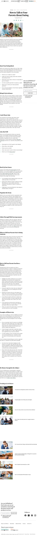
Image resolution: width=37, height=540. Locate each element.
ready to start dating (11, 377)
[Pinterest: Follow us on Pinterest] (32, 515)
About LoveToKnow (4, 523)
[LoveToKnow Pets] (14, 529)
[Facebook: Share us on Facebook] (14, 20)
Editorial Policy (18, 523)
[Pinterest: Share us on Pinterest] (18, 20)
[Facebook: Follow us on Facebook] (25, 515)
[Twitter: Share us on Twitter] (16, 20)
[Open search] (33, 1)
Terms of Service (32, 534)
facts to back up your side (7, 173)
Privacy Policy (27, 534)
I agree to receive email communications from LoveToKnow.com (28, 96)
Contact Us (29, 523)
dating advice (12, 151)
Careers (24, 523)
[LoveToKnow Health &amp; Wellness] (5, 529)
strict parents (13, 169)
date (15, 225)
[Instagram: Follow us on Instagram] (35, 515)
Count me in (30, 93)
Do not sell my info (21, 534)
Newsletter (12, 523)
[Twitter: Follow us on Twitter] (29, 515)
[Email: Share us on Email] (21, 20)
